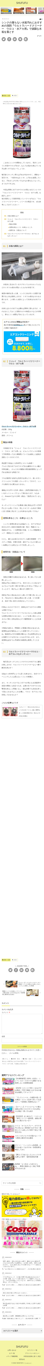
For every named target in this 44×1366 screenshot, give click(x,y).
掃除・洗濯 (7, 95)
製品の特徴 (12, 224)
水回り (15, 95)
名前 (3, 1036)
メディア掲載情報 (12, 1356)
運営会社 (22, 1359)
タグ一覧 (12, 1353)
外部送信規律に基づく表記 (32, 1356)
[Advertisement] (22, 65)
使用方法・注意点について (18, 230)
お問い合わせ (12, 1350)
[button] (40, 1183)
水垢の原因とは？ (13, 216)
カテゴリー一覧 (32, 1350)
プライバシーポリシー (32, 1353)
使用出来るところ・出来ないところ (20, 227)
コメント (6, 1012)
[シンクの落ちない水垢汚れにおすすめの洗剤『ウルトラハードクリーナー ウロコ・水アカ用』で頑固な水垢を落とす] (15, 39)
